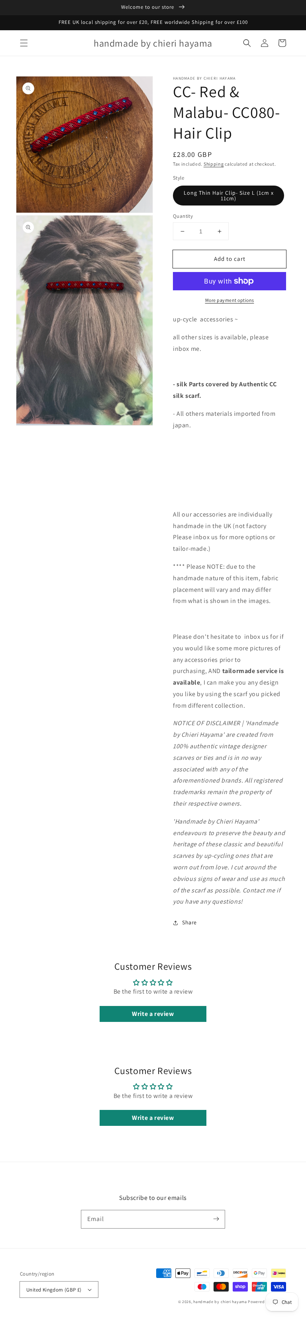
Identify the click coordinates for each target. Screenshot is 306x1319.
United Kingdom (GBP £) (54, 1289)
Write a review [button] (153, 1014)
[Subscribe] (216, 1219)
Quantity (183, 216)
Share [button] (189, 922)
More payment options (229, 300)
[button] (24, 43)
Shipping (214, 164)
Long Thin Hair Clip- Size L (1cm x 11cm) (229, 195)
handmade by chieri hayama (220, 1301)
